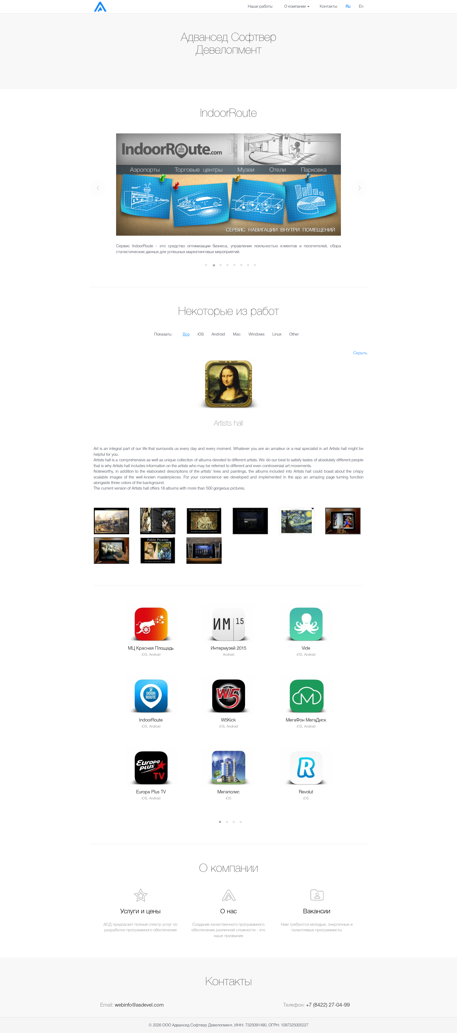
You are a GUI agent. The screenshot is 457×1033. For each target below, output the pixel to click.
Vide (306, 648)
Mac (237, 334)
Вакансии (316, 912)
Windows (256, 334)
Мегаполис (228, 792)
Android (218, 334)
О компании (295, 6)
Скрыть (360, 353)
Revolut (306, 792)
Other (294, 334)
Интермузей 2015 (228, 648)
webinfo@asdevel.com (139, 1005)
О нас (228, 912)
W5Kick (228, 720)
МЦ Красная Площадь (151, 648)
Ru (348, 6)
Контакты (328, 6)
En (361, 6)
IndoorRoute (151, 720)
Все (186, 334)
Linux (276, 334)
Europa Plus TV (151, 792)
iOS (201, 334)
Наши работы (260, 6)
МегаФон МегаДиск (306, 720)
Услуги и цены (140, 912)
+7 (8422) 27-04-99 (328, 1005)
